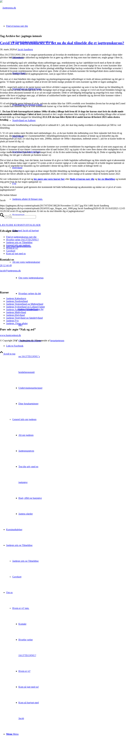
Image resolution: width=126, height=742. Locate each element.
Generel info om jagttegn (24, 419)
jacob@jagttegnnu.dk (10, 270)
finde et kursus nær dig (82, 179)
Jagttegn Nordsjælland (17, 301)
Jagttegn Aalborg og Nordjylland (22, 309)
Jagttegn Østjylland (15, 315)
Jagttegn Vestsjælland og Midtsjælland (24, 304)
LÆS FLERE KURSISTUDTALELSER (20, 225)
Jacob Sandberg (25, 49)
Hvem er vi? (12, 248)
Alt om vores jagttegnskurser (26, 262)
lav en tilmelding (106, 179)
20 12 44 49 (6, 265)
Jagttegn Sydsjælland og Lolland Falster (25, 306)
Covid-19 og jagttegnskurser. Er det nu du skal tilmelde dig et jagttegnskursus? (62, 43)
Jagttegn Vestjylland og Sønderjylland (24, 318)
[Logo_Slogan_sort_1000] (8, 7)
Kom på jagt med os (16, 253)
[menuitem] (66, 380)
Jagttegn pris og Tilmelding (19, 242)
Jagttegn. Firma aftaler (17, 323)
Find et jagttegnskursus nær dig (21, 237)
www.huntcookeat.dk (10, 335)
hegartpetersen (57, 340)
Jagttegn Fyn (12, 320)
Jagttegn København (16, 298)
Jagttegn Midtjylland (16, 312)
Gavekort (10, 250)
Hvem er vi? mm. (20, 608)
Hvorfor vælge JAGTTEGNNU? (22, 239)
